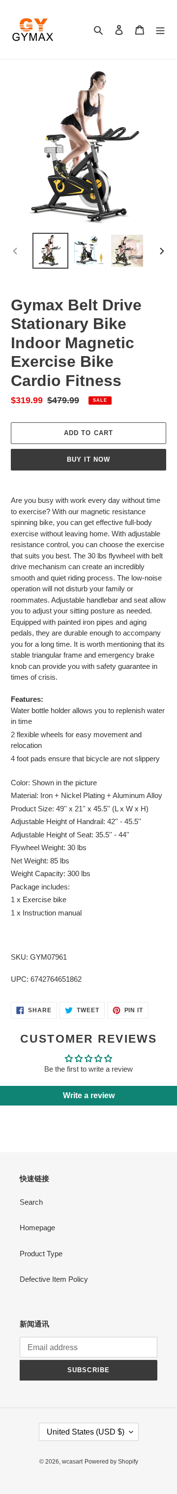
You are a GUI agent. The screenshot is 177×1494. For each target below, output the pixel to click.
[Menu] (160, 29)
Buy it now (88, 459)
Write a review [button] (89, 1095)
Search (31, 1202)
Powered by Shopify (111, 1461)
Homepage (37, 1227)
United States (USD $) (85, 1432)
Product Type (41, 1253)
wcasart (72, 1461)
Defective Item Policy (54, 1279)
